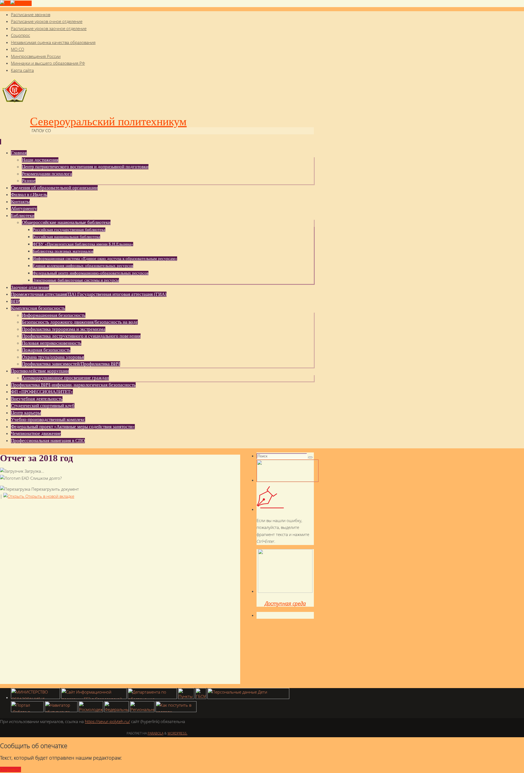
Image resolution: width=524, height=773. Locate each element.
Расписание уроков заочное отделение (49, 28)
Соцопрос (20, 35)
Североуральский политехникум (108, 121)
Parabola (155, 733)
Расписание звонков (30, 14)
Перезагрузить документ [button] (54, 489)
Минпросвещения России (36, 56)
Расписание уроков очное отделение (46, 21)
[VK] (5, 3)
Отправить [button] (10, 769)
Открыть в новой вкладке (49, 496)
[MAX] (21, 3)
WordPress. (177, 733)
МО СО (17, 49)
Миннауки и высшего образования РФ (48, 63)
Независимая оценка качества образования (53, 42)
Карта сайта (22, 70)
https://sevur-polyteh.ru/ (107, 721)
